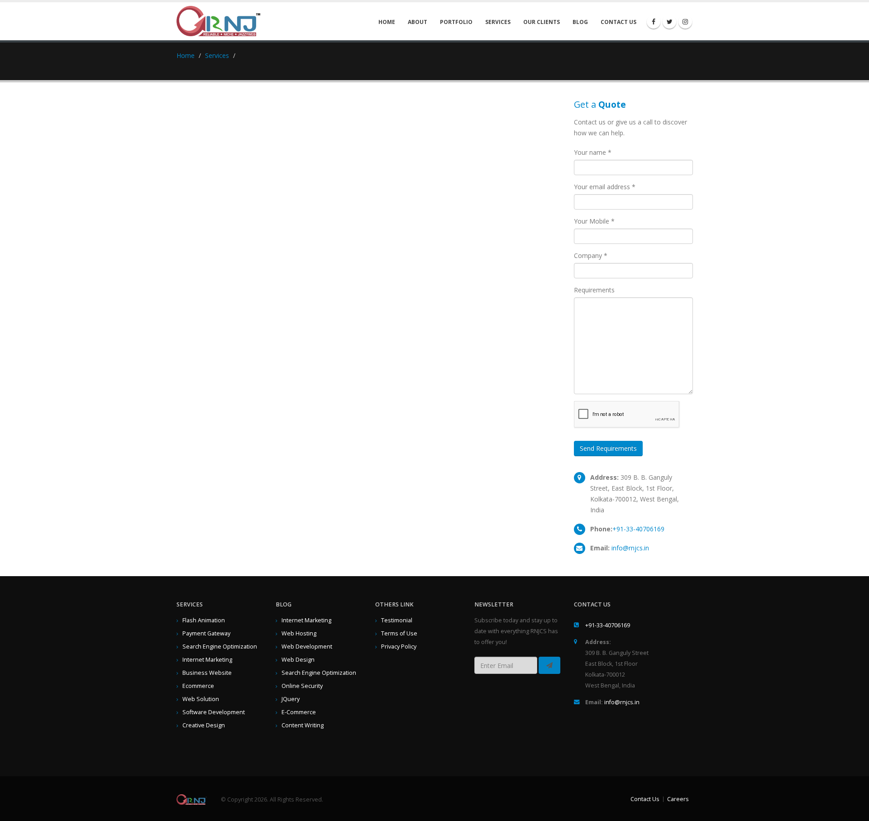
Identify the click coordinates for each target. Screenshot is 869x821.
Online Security (302, 686)
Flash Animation (203, 620)
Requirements (594, 290)
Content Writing (303, 725)
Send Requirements (608, 448)
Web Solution (200, 699)
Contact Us (618, 22)
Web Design (298, 659)
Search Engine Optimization (219, 646)
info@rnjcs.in (630, 548)
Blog (580, 22)
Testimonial (396, 620)
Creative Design (203, 725)
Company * (590, 255)
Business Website (207, 673)
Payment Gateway (206, 633)
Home (386, 22)
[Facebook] (653, 22)
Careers (678, 799)
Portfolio (456, 22)
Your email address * (604, 186)
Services (498, 22)
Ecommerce (198, 686)
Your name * (592, 152)
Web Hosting (299, 633)
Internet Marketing (207, 659)
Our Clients (541, 22)
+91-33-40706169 (638, 529)
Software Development (213, 712)
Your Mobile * (594, 221)
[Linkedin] (685, 22)
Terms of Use (399, 633)
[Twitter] (669, 22)
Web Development (307, 646)
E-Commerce (299, 712)
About (417, 22)
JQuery (291, 699)
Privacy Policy (398, 646)
